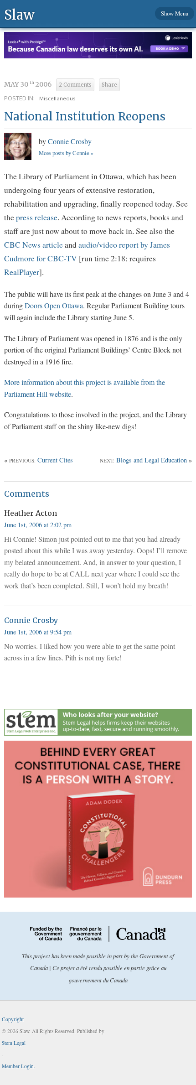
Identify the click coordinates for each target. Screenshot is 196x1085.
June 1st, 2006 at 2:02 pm (38, 524)
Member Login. (18, 1066)
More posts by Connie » (66, 153)
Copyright (13, 1019)
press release (36, 217)
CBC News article (33, 244)
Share (109, 85)
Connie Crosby (70, 141)
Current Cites (55, 460)
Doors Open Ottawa (54, 305)
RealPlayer (21, 271)
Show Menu (174, 13)
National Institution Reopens (84, 116)
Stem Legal (14, 1042)
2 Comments (75, 85)
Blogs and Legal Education (151, 460)
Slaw (19, 14)
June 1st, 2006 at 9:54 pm (38, 632)
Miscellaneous (57, 98)
